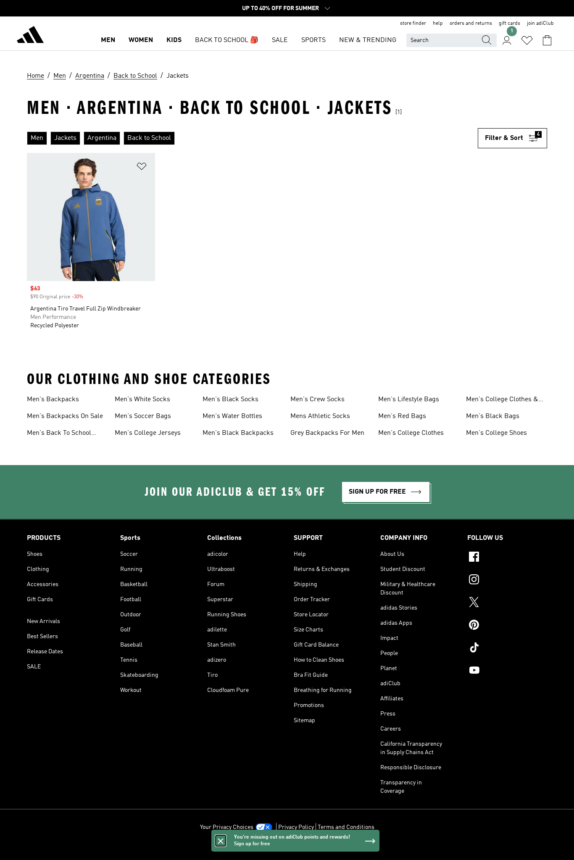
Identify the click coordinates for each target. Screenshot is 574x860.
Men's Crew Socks (317, 399)
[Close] (221, 840)
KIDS (174, 40)
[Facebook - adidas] (507, 558)
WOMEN (141, 40)
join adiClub (540, 23)
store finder (413, 23)
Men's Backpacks (53, 399)
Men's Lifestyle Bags (408, 399)
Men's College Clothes (411, 433)
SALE (280, 40)
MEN (108, 40)
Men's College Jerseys (148, 433)
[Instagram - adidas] (507, 580)
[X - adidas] (507, 603)
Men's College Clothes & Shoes (502, 400)
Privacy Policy (296, 827)
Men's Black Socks (230, 399)
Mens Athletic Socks (320, 416)
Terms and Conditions (346, 827)
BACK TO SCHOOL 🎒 (226, 40)
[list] (252, 138)
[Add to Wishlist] (141, 168)
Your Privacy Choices (226, 827)
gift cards (509, 23)
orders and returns (471, 23)
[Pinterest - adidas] (507, 626)
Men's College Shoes (496, 433)
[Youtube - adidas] (507, 671)
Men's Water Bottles (232, 416)
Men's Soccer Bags (143, 416)
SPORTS (313, 40)
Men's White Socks (142, 399)
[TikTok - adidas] (507, 648)
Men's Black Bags (492, 416)
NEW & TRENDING (367, 40)
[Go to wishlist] (527, 40)
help (438, 23)
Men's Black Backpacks (238, 433)
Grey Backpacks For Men (327, 433)
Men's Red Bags (402, 416)
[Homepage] (30, 36)
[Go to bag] (547, 40)
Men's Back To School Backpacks (59, 434)
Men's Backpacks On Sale (65, 416)
